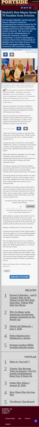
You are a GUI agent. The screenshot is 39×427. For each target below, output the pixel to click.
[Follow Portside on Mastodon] (27, 8)
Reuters (28, 50)
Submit (7, 424)
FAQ (19, 418)
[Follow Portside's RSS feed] (30, 8)
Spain (7, 271)
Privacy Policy (10, 418)
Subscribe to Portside (19, 277)
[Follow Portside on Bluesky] (25, 8)
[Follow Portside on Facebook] (21, 8)
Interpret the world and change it (7, 411)
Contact (27, 418)
